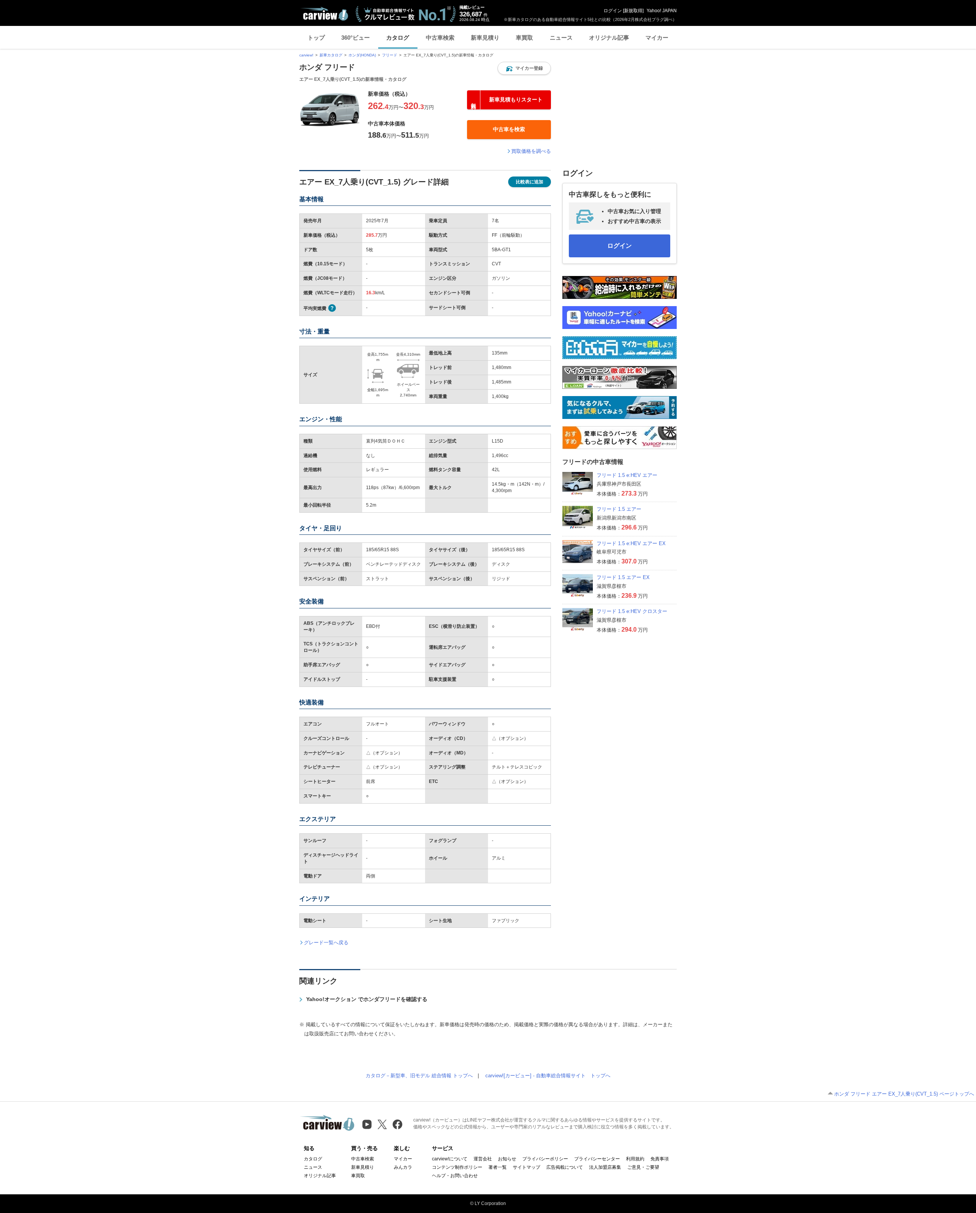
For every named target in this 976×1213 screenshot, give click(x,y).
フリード (389, 55)
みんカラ (403, 1167)
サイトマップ (526, 1167)
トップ (316, 37)
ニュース (561, 37)
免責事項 (659, 1159)
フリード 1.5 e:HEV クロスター (632, 611)
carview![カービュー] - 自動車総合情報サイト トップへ (547, 1075)
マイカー (656, 37)
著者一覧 (497, 1167)
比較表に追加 (529, 182)
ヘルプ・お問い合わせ (455, 1175)
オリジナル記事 (609, 37)
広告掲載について (564, 1167)
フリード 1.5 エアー (619, 509)
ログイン (613, 10)
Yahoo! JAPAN (662, 10)
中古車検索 (440, 37)
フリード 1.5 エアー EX (623, 577)
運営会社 (483, 1159)
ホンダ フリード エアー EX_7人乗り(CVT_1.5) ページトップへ (904, 1094)
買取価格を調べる (531, 151)
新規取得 (633, 10)
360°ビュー (355, 37)
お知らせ (507, 1159)
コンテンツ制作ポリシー (457, 1167)
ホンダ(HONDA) (362, 55)
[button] (524, 68)
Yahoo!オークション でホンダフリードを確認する (366, 999)
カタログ (397, 37)
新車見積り (485, 37)
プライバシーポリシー (545, 1159)
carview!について (449, 1159)
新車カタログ (330, 55)
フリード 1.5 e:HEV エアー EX (631, 543)
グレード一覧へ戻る (326, 942)
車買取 (524, 37)
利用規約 (635, 1159)
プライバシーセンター (597, 1159)
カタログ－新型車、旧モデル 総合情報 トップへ (419, 1075)
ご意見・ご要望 (643, 1167)
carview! (306, 55)
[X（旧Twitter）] (382, 1124)
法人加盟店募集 (605, 1167)
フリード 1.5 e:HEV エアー (627, 475)
